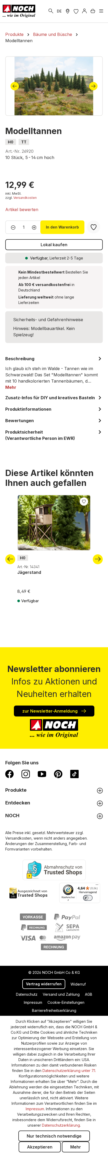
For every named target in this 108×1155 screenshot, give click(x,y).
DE (59, 11)
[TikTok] (74, 774)
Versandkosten (25, 198)
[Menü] (101, 11)
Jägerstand (29, 572)
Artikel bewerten (21, 209)
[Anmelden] (84, 11)
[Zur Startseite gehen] (19, 11)
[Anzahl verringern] (11, 227)
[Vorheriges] (14, 86)
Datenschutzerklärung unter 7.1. (69, 1070)
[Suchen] (51, 11)
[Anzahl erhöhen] (35, 227)
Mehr (75, 1147)
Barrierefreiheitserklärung (54, 1010)
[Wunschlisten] (76, 11)
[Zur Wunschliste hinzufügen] (84, 501)
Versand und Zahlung (61, 994)
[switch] (88, 898)
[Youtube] (42, 774)
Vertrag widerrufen (44, 984)
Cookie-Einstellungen (65, 1002)
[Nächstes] (93, 86)
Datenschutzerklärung (61, 1125)
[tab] (54, 372)
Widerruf (78, 984)
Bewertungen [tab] (19, 420)
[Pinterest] (58, 774)
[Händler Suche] (67, 11)
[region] (54, 86)
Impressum (33, 1002)
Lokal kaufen (54, 244)
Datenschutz (26, 994)
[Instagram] (25, 774)
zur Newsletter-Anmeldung (50, 711)
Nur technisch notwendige (54, 1136)
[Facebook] (9, 774)
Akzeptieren (39, 1147)
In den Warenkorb (62, 227)
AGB (88, 994)
